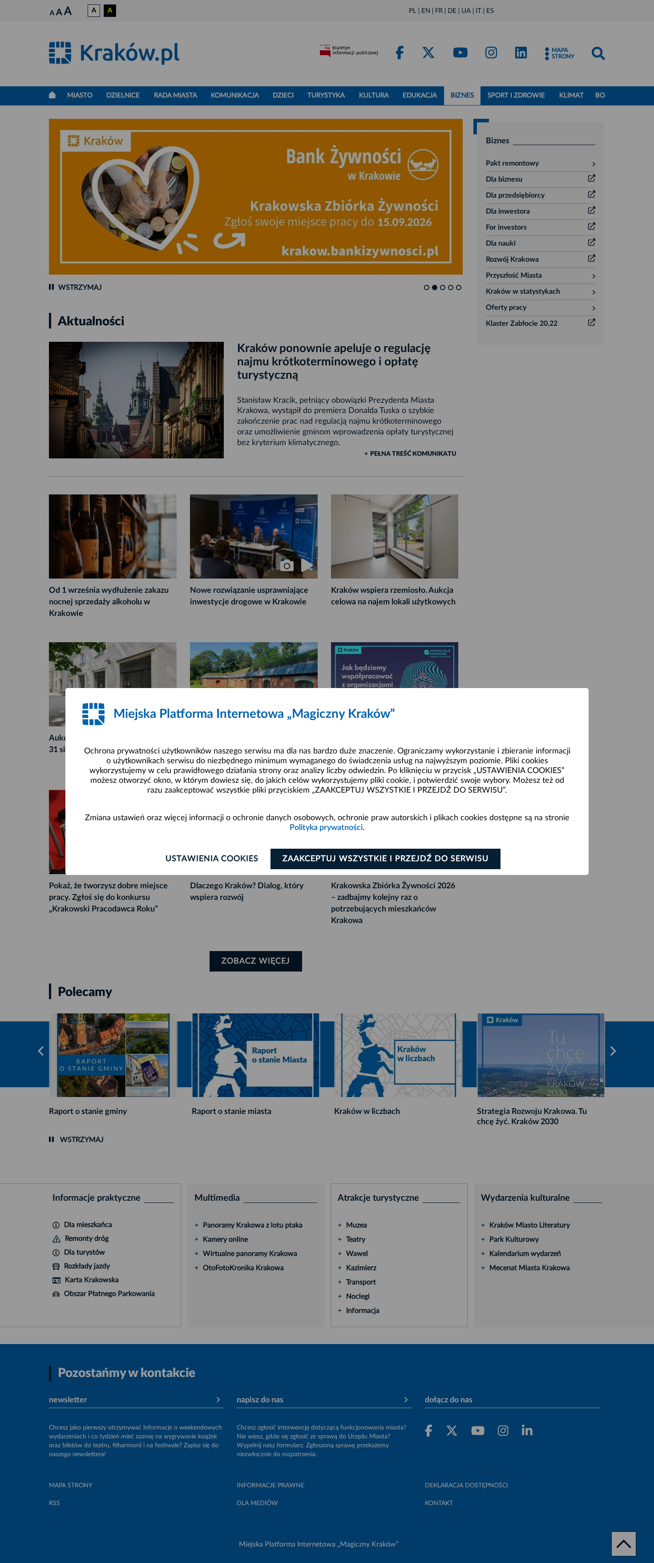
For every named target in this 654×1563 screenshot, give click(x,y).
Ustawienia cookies (212, 859)
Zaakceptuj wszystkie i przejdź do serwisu (385, 859)
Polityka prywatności (326, 828)
